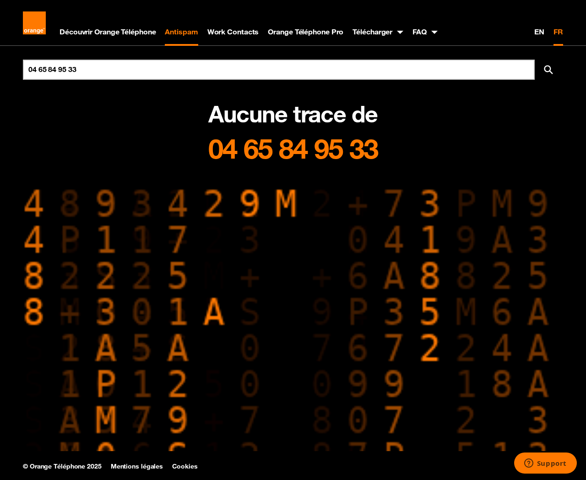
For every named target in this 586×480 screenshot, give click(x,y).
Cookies (184, 466)
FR (558, 31)
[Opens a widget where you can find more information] (545, 463)
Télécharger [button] (372, 31)
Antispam (181, 31)
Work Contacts (233, 31)
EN (539, 31)
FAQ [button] (419, 31)
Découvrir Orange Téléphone (108, 31)
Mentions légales (137, 466)
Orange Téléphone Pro (305, 31)
